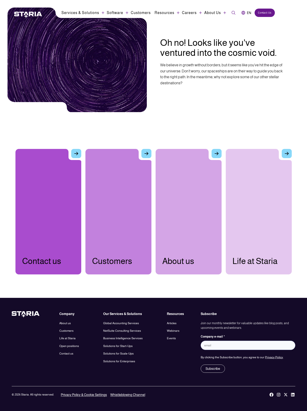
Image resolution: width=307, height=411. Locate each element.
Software (115, 13)
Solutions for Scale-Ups (118, 353)
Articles (171, 323)
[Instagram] (278, 395)
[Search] (233, 13)
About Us (212, 13)
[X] (285, 395)
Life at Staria (67, 338)
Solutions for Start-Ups (118, 346)
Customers (141, 13)
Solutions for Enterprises (119, 361)
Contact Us (264, 12)
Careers (189, 13)
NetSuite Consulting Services (122, 330)
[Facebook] (271, 395)
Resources (164, 13)
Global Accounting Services (121, 323)
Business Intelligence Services (123, 338)
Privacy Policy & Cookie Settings (84, 395)
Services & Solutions (80, 13)
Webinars (173, 330)
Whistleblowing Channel (127, 395)
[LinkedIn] (292, 395)
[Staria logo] (26, 15)
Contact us (66, 353)
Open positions (69, 346)
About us (65, 323)
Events (171, 338)
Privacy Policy (274, 357)
